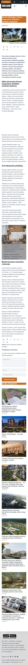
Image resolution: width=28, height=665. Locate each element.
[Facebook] (21, 2)
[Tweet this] (11, 47)
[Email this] (3, 47)
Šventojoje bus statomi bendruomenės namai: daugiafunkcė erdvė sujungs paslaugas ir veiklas (11, 408)
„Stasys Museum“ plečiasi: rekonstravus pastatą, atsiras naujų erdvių (13, 512)
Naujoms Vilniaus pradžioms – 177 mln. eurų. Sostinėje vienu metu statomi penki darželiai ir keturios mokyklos (13, 485)
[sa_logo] (6, 6)
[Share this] (7, 47)
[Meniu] (14, 2)
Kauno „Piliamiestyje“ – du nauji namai (12, 435)
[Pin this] (18, 47)
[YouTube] (17, 656)
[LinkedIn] (25, 2)
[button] (25, 6)
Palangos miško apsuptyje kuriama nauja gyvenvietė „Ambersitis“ (13, 537)
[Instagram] (23, 2)
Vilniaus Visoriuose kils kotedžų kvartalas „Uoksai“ (12, 459)
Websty (21, 662)
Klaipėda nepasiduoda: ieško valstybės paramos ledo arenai (12, 591)
